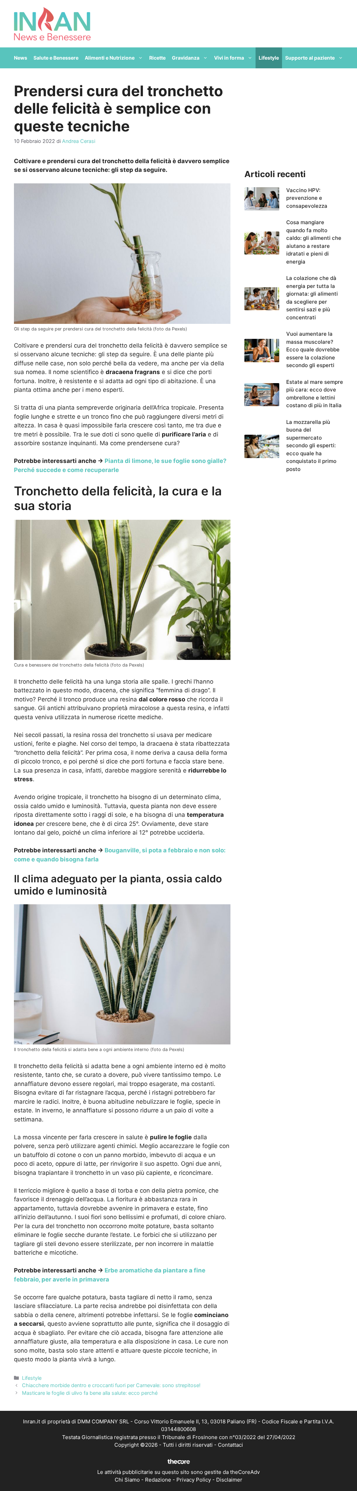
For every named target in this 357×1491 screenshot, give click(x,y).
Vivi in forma (229, 58)
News (20, 58)
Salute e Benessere (55, 58)
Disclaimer (229, 1479)
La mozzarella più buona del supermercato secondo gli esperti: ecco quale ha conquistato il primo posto (311, 445)
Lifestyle (269, 58)
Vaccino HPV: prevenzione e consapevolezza (306, 198)
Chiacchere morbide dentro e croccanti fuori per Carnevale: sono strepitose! (111, 1385)
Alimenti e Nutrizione (110, 58)
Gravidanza (185, 58)
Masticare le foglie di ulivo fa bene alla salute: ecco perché (90, 1393)
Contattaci (230, 1444)
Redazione (158, 1479)
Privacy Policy (193, 1479)
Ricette (157, 58)
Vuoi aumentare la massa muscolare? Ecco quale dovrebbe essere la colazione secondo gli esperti (313, 349)
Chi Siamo (127, 1479)
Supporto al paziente (310, 58)
